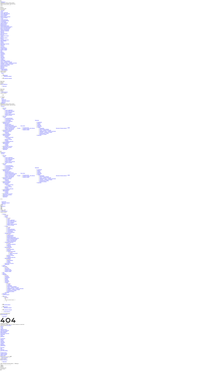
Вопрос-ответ (3, 355)
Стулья (8, 228)
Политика (2, 349)
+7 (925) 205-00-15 (4, 92)
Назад (9, 218)
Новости (2, 339)
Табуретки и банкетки (11, 244)
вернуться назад (3, 325)
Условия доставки (3, 353)
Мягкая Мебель (10, 260)
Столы (8, 219)
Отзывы (2, 340)
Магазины (2, 347)
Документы (2, 342)
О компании (2, 338)
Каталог (6, 216)
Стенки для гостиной (13, 253)
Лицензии (2, 341)
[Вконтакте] (3, 94)
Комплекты (2, 334)
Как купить (7, 268)
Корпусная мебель (10, 249)
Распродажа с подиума (4, 333)
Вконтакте (5, 86)
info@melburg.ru (4, 84)
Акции (1, 335)
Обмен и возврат (3, 354)
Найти (2, 365)
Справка (8, 284)
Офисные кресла (10, 235)
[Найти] (1, 6)
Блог (1, 348)
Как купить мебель (4, 350)
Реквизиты (2, 344)
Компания (7, 276)
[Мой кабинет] (0, 200)
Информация (2, 345)
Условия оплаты (3, 352)
